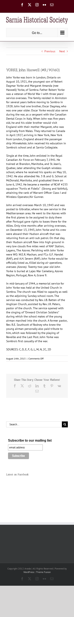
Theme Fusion (43, 572)
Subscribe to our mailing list (30, 440)
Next (62, 51)
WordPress (28, 572)
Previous (49, 51)
